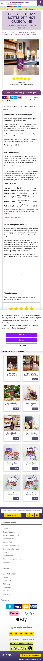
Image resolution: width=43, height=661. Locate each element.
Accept (21, 335)
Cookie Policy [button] (10, 325)
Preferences (21, 345)
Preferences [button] (21, 328)
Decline (21, 340)
